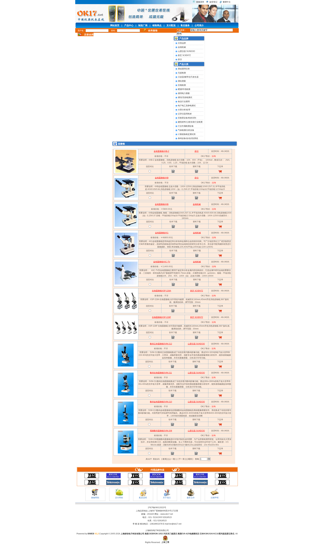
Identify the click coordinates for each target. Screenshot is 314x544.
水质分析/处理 (184, 110)
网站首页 (114, 25)
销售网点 (157, 25)
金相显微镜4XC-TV (161, 262)
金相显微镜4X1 (161, 233)
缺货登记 (213, 2)
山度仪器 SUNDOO (186, 51)
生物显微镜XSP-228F (161, 317)
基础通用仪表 (184, 69)
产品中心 (128, 25)
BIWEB (93, 534)
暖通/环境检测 (184, 89)
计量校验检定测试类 (187, 134)
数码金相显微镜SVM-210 (161, 402)
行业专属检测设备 (186, 126)
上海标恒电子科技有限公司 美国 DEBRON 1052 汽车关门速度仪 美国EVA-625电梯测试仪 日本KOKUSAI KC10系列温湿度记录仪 (177, 534)
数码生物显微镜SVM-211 (161, 373)
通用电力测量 (184, 93)
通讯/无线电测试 (185, 97)
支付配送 (171, 25)
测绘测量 (182, 81)
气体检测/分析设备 (186, 130)
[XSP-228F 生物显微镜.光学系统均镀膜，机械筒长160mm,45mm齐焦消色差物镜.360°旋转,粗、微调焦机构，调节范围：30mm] (126, 333)
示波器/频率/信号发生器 (188, 77)
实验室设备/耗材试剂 (187, 118)
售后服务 (185, 25)
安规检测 (182, 85)
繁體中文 (227, 2)
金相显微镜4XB (161, 178)
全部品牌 (182, 43)
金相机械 (182, 47)
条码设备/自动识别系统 (188, 138)
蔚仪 (180, 59)
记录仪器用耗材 (185, 114)
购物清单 (200, 2)
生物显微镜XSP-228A (161, 291)
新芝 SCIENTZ (184, 55)
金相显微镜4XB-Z (161, 151)
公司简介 (199, 25)
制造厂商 (143, 25)
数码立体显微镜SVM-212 (161, 344)
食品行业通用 (184, 101)
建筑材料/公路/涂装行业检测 (190, 122)
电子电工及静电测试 (187, 105)
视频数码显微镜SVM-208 (161, 431)
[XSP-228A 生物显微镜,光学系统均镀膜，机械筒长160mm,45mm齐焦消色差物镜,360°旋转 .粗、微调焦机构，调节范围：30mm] (126, 309)
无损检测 (182, 73)
